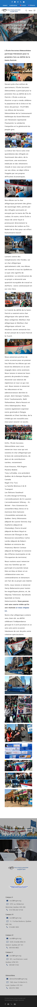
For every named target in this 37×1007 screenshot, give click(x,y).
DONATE (5, 5)
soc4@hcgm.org (15, 938)
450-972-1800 (14, 988)
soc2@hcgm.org (15, 901)
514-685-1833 (14, 927)
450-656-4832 (14, 948)
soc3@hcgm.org (15, 918)
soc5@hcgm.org (15, 956)
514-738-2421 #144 (16, 910)
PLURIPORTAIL (13, 5)
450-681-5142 (14, 965)
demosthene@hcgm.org (18, 979)
